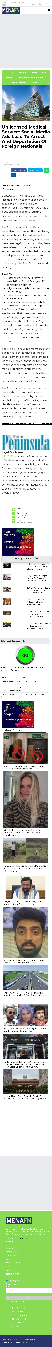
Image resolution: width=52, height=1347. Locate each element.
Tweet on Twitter (35, 170)
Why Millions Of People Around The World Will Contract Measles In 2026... (38, 578)
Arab (34, 72)
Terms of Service (13, 1248)
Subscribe (29, 1298)
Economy (23, 77)
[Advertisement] (26, 40)
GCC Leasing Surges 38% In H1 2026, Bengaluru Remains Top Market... (39, 625)
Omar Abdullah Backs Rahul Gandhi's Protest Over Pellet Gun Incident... (39, 614)
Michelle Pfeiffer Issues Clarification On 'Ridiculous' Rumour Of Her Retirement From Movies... (23, 832)
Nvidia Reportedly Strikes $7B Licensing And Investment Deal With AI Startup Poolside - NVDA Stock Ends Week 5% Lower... (25, 1064)
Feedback (10, 1270)
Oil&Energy (39, 77)
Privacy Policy (12, 1252)
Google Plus (21, 1315)
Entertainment (16, 82)
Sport (34, 82)
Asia (44, 72)
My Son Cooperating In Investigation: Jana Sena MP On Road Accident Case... (24, 961)
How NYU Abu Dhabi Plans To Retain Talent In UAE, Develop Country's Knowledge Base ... (25, 1098)
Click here (23, 1238)
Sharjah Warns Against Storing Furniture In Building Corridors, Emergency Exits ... (24, 767)
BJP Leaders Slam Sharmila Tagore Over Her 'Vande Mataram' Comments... (25, 1029)
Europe (22, 72)
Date (6, 162)
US (9, 72)
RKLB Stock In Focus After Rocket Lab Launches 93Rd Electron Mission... (39, 566)
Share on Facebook (18, 170)
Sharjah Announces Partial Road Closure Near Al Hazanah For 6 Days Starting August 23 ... (25, 995)
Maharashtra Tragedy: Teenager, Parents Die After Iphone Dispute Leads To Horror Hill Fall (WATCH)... (25, 868)
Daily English (13, 1281)
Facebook (20, 1308)
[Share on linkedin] (13, 175)
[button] (40, 4)
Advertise (10, 1259)
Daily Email (21, 1319)
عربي (32, 4)
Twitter (19, 1312)
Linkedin (20, 1323)
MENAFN (8, 185)
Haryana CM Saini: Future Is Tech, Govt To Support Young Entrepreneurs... (24, 903)
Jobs (8, 1266)
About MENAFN (13, 1263)
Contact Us (10, 1255)
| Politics (9, 77)
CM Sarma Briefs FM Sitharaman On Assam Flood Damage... (36, 602)
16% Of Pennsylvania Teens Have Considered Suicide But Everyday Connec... (38, 590)
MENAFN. (19, 1340)
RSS (18, 1326)
